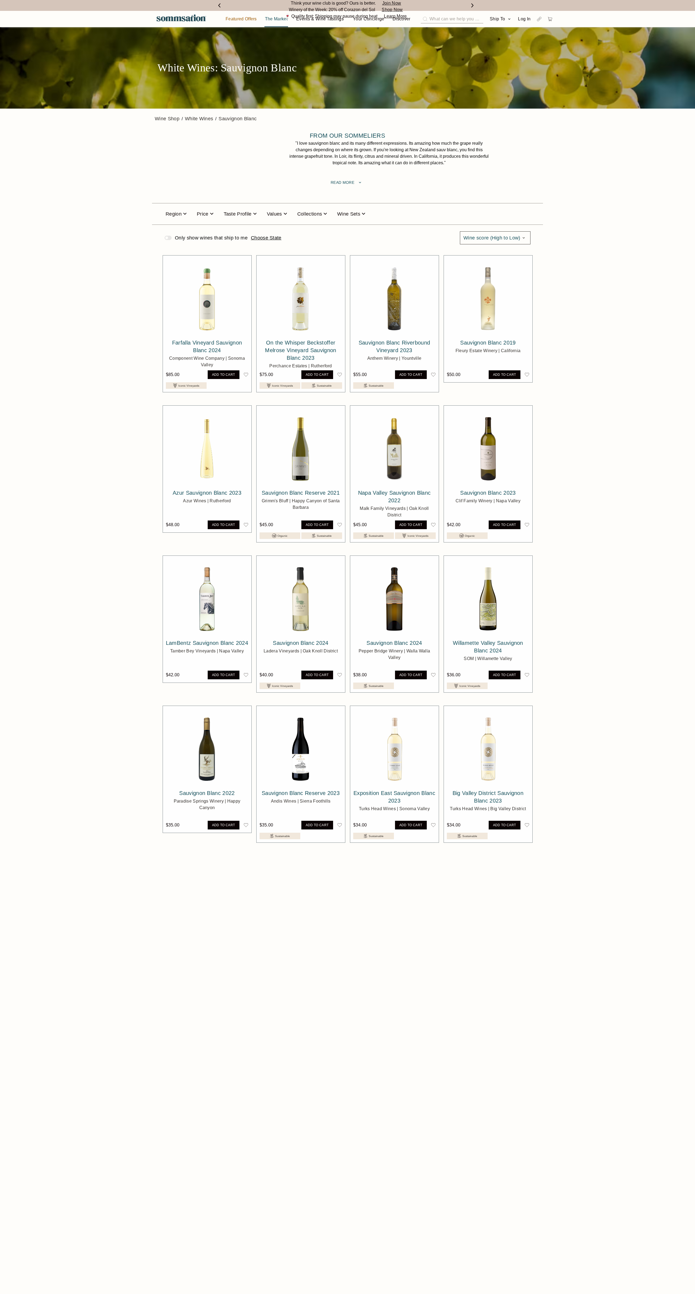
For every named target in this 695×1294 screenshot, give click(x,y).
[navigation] (181, 19)
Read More (346, 182)
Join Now (391, 3)
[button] (246, 375)
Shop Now (392, 9)
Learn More (395, 16)
